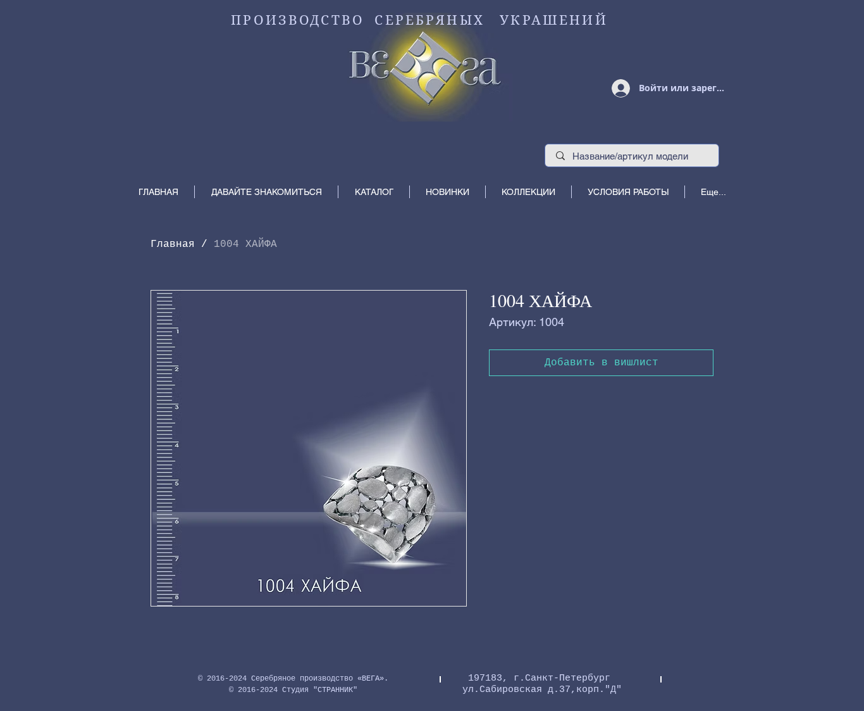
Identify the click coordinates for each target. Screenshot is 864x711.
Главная (173, 244)
